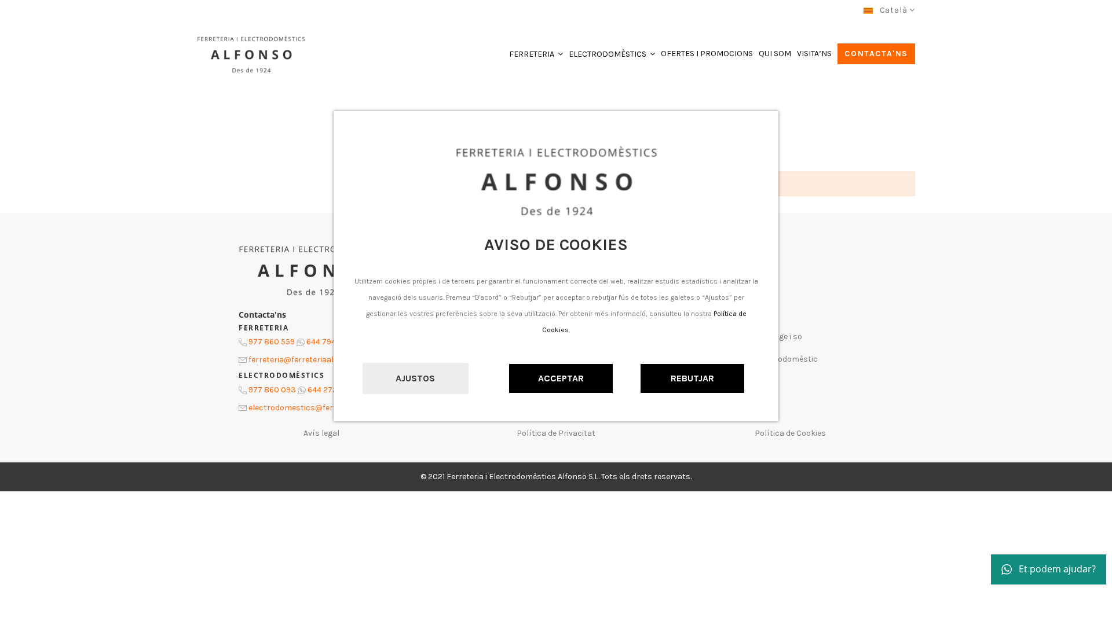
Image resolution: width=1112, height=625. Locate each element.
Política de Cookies (790, 433)
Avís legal (321, 433)
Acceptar (561, 378)
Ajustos (415, 378)
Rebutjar (692, 378)
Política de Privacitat (556, 433)
